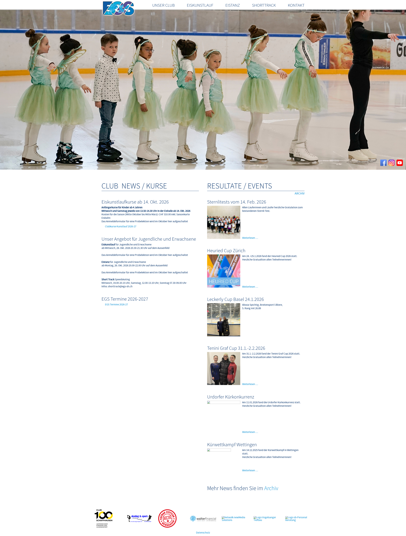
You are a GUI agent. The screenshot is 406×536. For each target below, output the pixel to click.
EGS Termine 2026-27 (116, 304)
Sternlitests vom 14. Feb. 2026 (236, 202)
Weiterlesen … (250, 238)
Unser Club (163, 5)
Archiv (299, 193)
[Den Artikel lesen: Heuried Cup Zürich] (223, 287)
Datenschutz (203, 532)
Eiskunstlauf (200, 5)
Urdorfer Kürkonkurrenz (230, 397)
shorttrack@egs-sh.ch (120, 286)
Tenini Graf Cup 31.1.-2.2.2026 (236, 348)
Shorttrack (264, 5)
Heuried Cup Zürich (226, 251)
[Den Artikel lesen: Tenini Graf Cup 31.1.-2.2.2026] (223, 384)
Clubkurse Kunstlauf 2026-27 (120, 226)
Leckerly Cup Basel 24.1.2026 (235, 299)
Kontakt (296, 5)
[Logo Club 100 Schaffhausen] (104, 527)
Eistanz (232, 5)
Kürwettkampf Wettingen (232, 445)
